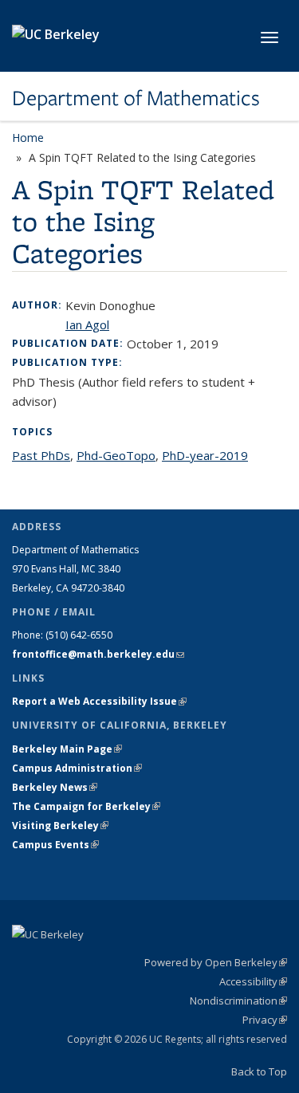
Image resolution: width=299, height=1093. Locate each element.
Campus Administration (77, 768)
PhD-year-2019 (205, 455)
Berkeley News (54, 787)
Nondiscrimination (238, 1000)
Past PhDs (41, 455)
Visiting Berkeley (60, 825)
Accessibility (253, 981)
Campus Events (55, 844)
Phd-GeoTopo (116, 455)
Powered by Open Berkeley (215, 962)
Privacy (264, 1019)
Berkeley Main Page (67, 749)
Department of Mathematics (136, 98)
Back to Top (259, 1071)
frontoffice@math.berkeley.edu (98, 654)
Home (28, 137)
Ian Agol (87, 324)
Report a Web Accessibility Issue (99, 701)
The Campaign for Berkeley (86, 806)
